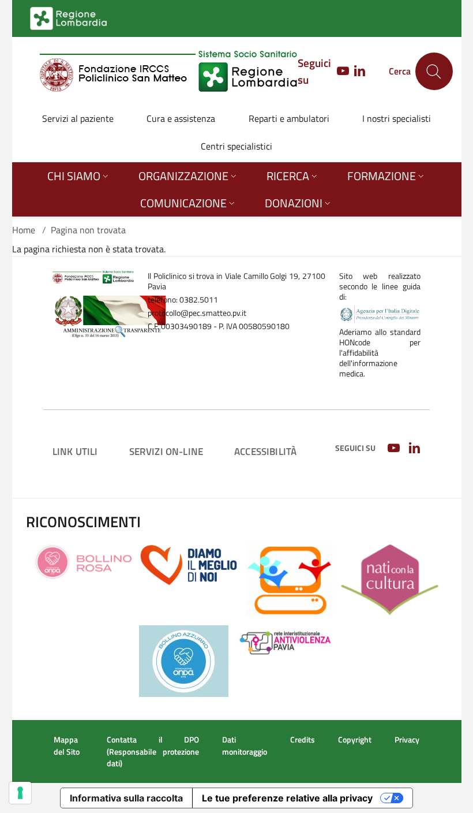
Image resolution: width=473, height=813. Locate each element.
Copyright (354, 739)
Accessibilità (265, 451)
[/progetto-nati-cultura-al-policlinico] (389, 578)
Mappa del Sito (67, 745)
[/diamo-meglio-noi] (188, 564)
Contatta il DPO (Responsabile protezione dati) (153, 751)
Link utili (75, 451)
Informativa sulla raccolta (126, 798)
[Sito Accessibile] (289, 579)
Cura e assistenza (181, 118)
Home (23, 230)
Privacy (407, 739)
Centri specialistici (236, 146)
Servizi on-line (166, 451)
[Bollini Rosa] (83, 561)
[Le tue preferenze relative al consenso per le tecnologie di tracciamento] (20, 793)
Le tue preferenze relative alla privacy (287, 798)
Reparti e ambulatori (289, 118)
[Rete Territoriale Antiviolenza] (285, 641)
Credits (302, 739)
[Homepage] (169, 71)
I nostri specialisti (396, 118)
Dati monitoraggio (244, 745)
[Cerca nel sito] (434, 71)
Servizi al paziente (78, 118)
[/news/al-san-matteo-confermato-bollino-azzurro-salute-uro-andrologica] (183, 660)
